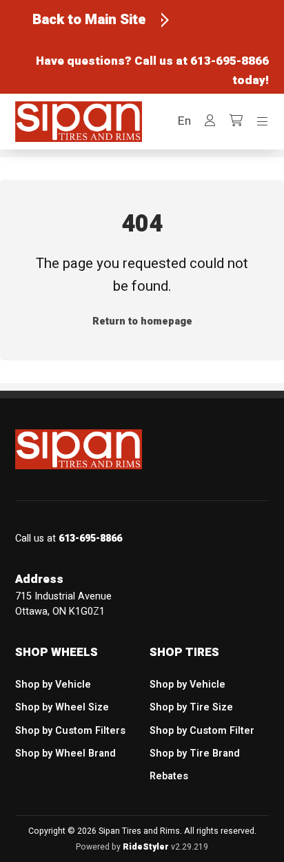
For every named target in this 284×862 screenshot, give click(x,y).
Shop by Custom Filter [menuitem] (202, 731)
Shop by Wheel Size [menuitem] (62, 707)
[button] (184, 121)
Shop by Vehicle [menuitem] (53, 684)
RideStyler (146, 847)
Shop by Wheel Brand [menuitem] (65, 753)
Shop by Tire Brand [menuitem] (195, 753)
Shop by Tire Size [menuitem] (191, 707)
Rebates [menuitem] (169, 776)
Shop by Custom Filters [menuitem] (70, 731)
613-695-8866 (229, 61)
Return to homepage (142, 321)
